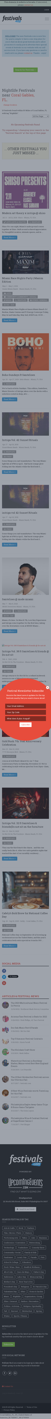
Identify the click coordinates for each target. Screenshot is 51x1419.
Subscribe (25, 724)
